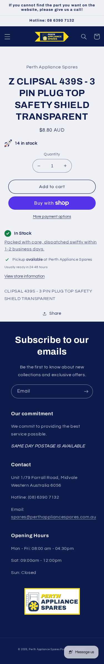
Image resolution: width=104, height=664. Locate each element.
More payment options (52, 217)
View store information (24, 276)
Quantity (52, 154)
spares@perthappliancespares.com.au (53, 517)
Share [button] (55, 313)
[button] (7, 36)
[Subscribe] (86, 391)
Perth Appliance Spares (44, 649)
